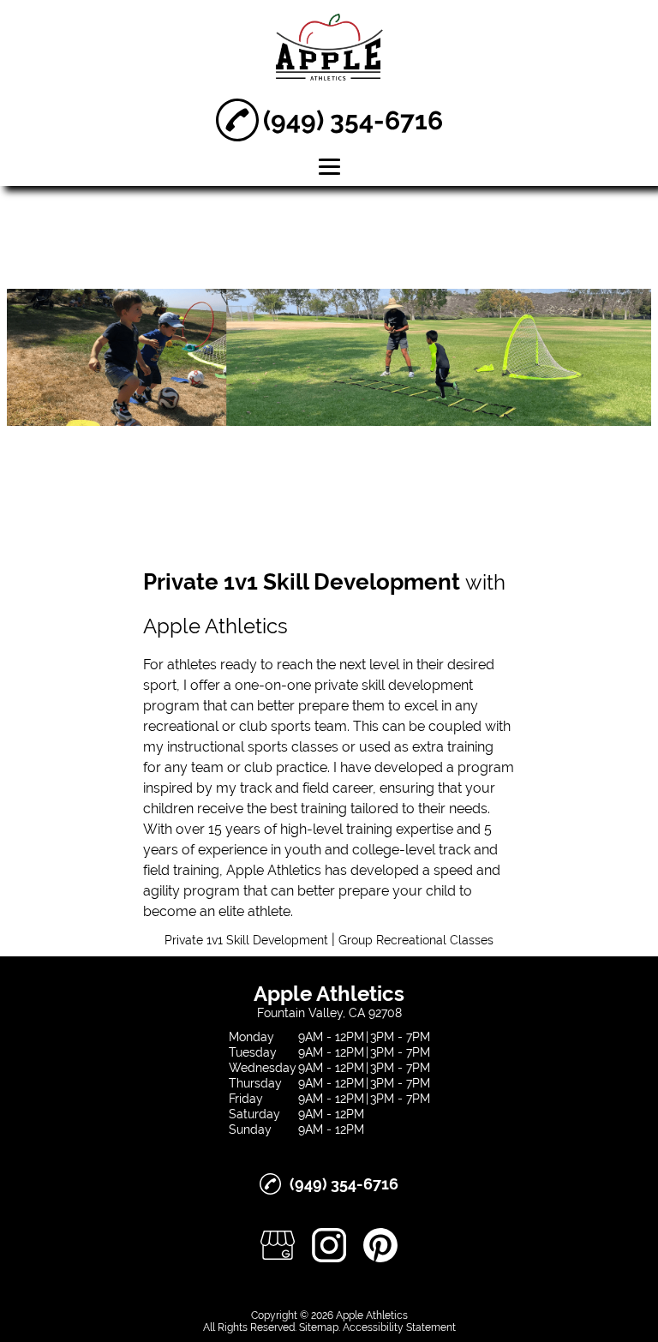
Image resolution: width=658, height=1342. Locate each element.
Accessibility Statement (399, 1327)
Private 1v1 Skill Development (246, 940)
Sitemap (318, 1327)
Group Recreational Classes (416, 940)
